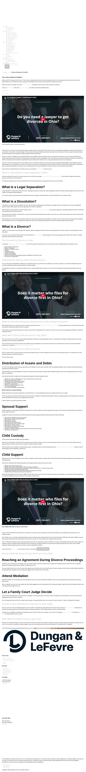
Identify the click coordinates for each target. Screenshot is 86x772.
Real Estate (10, 50)
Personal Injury (11, 48)
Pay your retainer (11, 61)
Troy (8, 55)
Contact (6, 62)
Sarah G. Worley (11, 32)
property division (38, 235)
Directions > (5, 683)
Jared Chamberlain (12, 38)
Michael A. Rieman (11, 34)
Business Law (10, 49)
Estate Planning (11, 43)
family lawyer (14, 549)
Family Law (10, 44)
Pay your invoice (11, 60)
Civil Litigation (10, 47)
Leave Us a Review (9, 660)
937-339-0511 (10, 87)
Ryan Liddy (10, 40)
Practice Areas (8, 42)
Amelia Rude (10, 39)
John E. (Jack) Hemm (12, 36)
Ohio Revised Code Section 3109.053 (65, 447)
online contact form (24, 87)
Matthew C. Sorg (11, 37)
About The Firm (11, 28)
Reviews (7, 57)
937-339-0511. (43, 549)
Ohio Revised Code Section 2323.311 (24, 345)
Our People (7, 31)
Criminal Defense (11, 45)
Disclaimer (7, 766)
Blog (6, 673)
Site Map (7, 767)
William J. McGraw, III (12, 33)
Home (3, 72)
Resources (10, 30)
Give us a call (5, 627)
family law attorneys (27, 84)
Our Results (10, 27)
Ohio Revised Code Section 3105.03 (49, 325)
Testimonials (8, 672)
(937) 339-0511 (8, 658)
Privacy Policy (8, 764)
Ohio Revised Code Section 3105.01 (17, 244)
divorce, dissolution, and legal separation (51, 176)
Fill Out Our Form (9, 659)
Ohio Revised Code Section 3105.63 (40, 209)
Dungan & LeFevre (69, 607)
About (6, 26)
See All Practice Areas (12, 53)
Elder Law (9, 51)
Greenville (9, 56)
